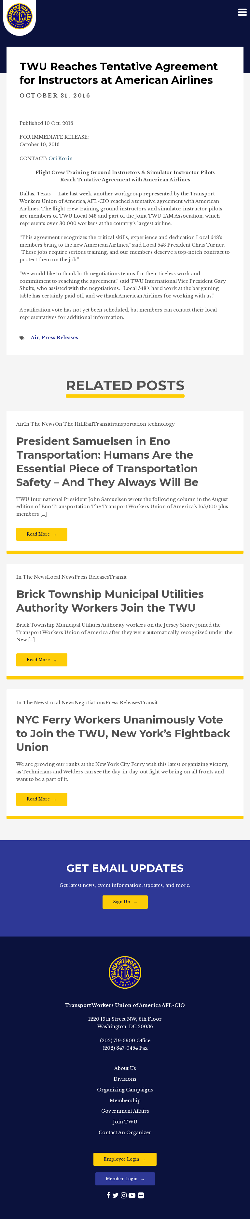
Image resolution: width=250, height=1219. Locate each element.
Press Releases (60, 338)
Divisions (125, 1079)
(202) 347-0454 (120, 1048)
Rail (88, 424)
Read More (38, 534)
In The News (39, 424)
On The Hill (69, 424)
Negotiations (90, 703)
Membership (125, 1101)
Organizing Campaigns (125, 1090)
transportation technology (143, 424)
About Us (125, 1068)
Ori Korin (61, 158)
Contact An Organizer (125, 1132)
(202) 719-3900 (117, 1041)
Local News (61, 577)
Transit (102, 424)
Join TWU (125, 1122)
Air (35, 338)
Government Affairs (125, 1111)
